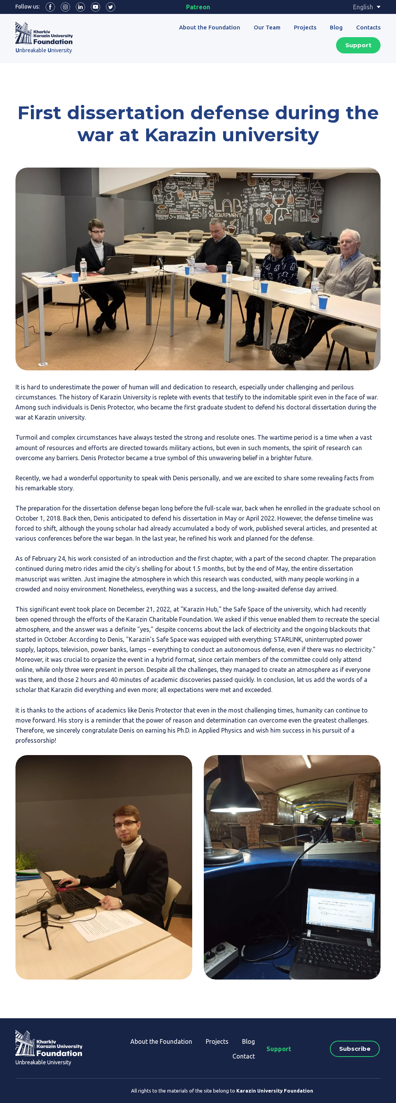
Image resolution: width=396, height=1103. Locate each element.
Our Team (267, 27)
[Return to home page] (48, 1043)
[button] (50, 7)
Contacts (368, 27)
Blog (336, 27)
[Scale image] (103, 867)
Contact (243, 1056)
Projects (305, 27)
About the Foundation (209, 27)
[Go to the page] (44, 33)
